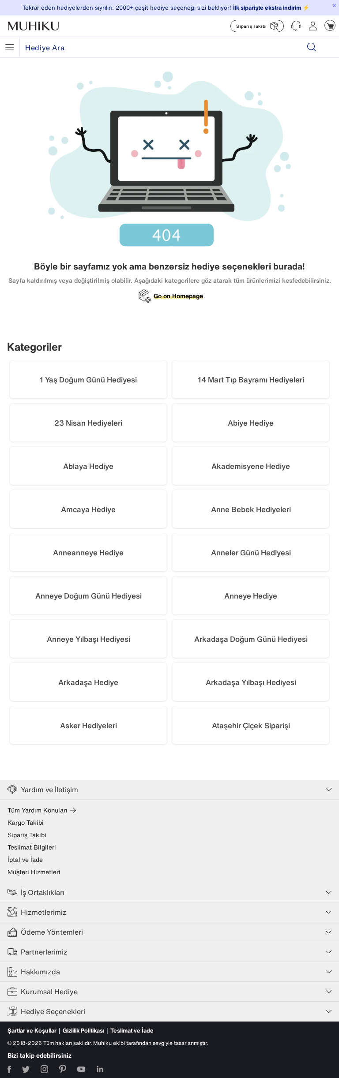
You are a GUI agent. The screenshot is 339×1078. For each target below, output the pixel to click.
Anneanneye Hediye (88, 552)
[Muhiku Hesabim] (313, 26)
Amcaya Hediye (88, 509)
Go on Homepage (178, 296)
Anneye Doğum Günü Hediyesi (88, 595)
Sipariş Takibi (27, 835)
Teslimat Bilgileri (32, 847)
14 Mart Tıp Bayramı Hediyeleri (251, 379)
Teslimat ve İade (132, 1030)
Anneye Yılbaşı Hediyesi (88, 638)
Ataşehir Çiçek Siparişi (251, 725)
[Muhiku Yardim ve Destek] (296, 26)
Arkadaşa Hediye (88, 682)
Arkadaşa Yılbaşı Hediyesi (251, 682)
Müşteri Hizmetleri (34, 872)
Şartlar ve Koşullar (32, 1030)
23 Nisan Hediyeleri (88, 422)
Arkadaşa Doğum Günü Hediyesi (251, 638)
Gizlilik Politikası (83, 1030)
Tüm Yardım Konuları (38, 810)
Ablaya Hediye (88, 466)
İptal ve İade (25, 859)
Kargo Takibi (26, 822)
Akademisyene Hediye (250, 466)
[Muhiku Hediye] (9, 47)
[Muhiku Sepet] (329, 25)
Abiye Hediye (251, 422)
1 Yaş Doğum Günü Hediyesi (88, 379)
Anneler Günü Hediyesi (251, 552)
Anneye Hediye (250, 595)
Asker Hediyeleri (88, 725)
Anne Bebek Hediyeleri (251, 509)
